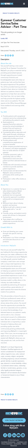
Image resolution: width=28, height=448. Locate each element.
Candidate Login (22, 442)
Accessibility (17, 444)
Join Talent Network (14, 420)
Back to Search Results (11, 13)
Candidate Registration (8, 442)
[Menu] (24, 4)
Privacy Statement (7, 444)
